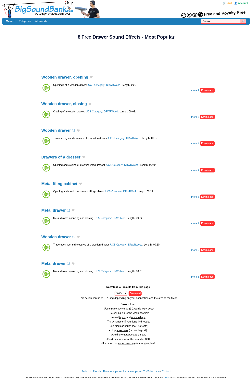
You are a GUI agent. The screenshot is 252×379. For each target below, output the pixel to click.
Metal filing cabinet (59, 184)
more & (202, 90)
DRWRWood (113, 84)
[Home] (126, 9)
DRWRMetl (129, 191)
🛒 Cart (227, 3)
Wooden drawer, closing (64, 104)
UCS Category (96, 84)
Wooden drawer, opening (64, 77)
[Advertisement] (126, 55)
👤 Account (241, 3)
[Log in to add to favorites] (91, 77)
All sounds (41, 21)
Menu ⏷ (10, 21)
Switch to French (91, 371)
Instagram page (132, 371)
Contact (166, 371)
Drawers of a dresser (61, 157)
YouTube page (151, 371)
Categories (25, 21)
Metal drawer (55, 210)
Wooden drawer (58, 130)
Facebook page (112, 371)
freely (166, 377)
